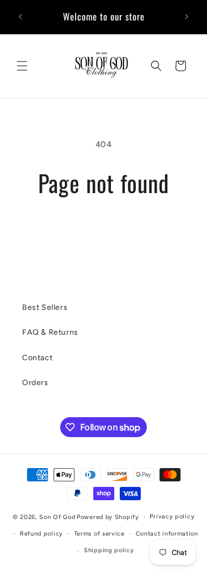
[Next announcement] (186, 16)
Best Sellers (44, 307)
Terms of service (99, 533)
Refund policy (41, 533)
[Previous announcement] (20, 16)
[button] (22, 66)
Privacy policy (172, 516)
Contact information (167, 533)
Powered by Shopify (108, 517)
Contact (37, 357)
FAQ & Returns (50, 332)
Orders (35, 382)
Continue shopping (103, 227)
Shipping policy (109, 550)
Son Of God (57, 517)
